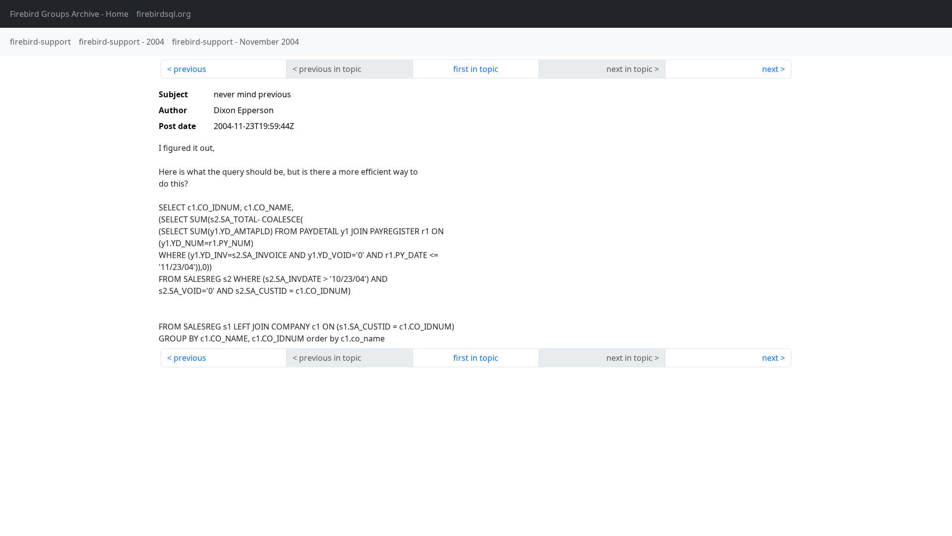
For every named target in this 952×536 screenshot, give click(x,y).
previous (190, 69)
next (770, 69)
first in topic (475, 69)
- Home (69, 13)
